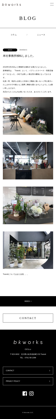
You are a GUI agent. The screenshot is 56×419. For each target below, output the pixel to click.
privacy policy (13, 381)
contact (28, 318)
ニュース (41, 35)
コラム (14, 35)
